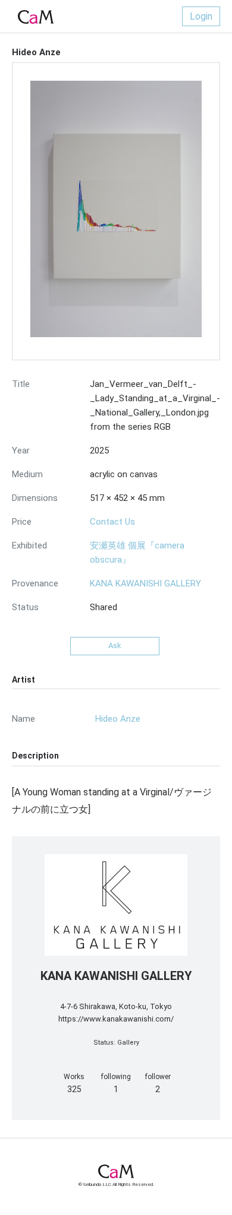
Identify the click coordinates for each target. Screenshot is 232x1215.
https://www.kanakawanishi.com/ (116, 1018)
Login (201, 16)
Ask (114, 645)
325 (74, 1089)
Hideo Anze (117, 718)
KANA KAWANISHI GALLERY (145, 583)
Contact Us (112, 521)
